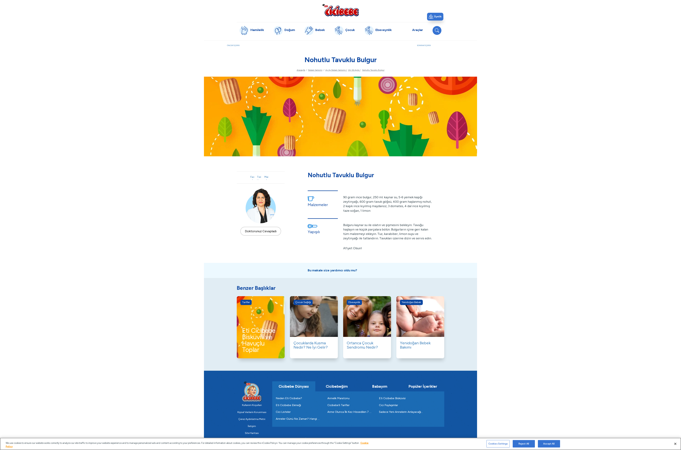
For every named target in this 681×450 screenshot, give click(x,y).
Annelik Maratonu (338, 398)
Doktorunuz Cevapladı (261, 231)
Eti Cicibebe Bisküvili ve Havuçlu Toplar (258, 340)
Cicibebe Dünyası (294, 386)
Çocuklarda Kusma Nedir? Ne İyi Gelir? (311, 345)
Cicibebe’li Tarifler (338, 405)
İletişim (252, 426)
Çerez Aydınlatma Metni (251, 419)
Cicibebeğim (337, 386)
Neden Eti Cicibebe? (289, 398)
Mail (266, 177)
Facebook (252, 177)
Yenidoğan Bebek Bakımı (415, 345)
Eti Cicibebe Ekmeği (288, 405)
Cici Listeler (283, 412)
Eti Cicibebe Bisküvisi (392, 398)
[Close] (675, 444)
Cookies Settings (498, 443)
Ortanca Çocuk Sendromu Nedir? (362, 345)
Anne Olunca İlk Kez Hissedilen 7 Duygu (349, 412)
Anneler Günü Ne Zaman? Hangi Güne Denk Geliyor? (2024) (298, 418)
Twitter (259, 177)
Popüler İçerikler (422, 386)
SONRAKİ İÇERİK (435, 47)
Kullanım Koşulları (252, 405)
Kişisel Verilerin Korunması (251, 412)
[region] (340, 444)
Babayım (379, 386)
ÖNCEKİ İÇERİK (261, 47)
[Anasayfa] (340, 10)
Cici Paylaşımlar (388, 405)
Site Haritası (252, 433)
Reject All (524, 443)
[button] (435, 17)
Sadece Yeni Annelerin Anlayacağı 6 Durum (401, 412)
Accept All (549, 443)
